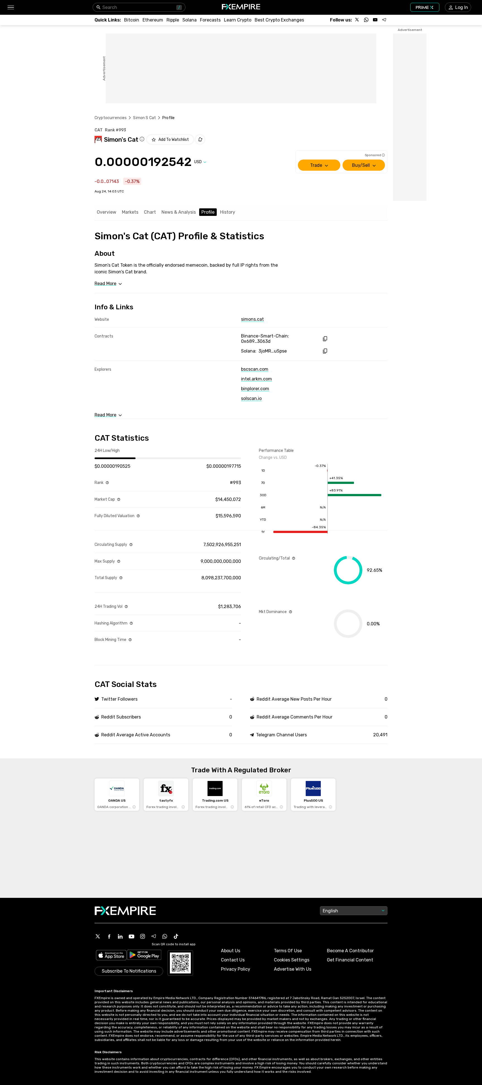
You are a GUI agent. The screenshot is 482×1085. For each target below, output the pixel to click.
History (227, 212)
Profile (208, 212)
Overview (106, 212)
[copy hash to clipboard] (325, 339)
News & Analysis (179, 212)
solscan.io (251, 398)
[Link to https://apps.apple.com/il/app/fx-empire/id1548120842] (111, 956)
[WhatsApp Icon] (165, 936)
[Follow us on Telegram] (384, 19)
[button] (10, 7)
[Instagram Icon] (142, 936)
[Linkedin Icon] (120, 936)
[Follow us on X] (357, 19)
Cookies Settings (291, 960)
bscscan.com (254, 369)
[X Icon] (98, 936)
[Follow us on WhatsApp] (366, 19)
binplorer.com (255, 388)
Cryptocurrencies (111, 117)
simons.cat (252, 319)
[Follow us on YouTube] (375, 19)
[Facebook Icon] (109, 936)
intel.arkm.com (256, 379)
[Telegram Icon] (153, 936)
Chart (150, 212)
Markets (130, 212)
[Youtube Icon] (131, 936)
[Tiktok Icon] (176, 936)
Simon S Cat (144, 117)
